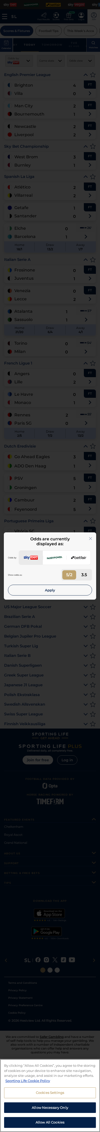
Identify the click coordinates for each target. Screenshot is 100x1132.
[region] (50, 1095)
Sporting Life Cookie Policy (27, 1081)
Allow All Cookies (50, 1122)
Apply (50, 590)
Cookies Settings (50, 1092)
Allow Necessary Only (50, 1107)
